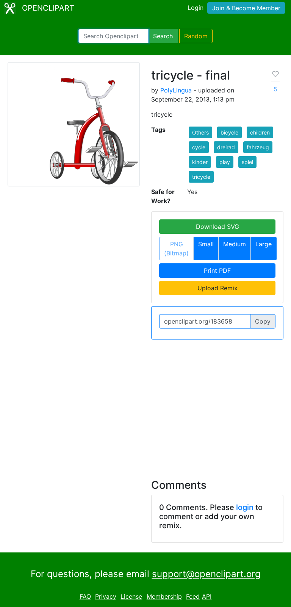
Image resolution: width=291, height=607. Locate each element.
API (206, 596)
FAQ (85, 596)
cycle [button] (198, 147)
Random (196, 36)
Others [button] (200, 132)
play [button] (224, 162)
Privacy (105, 596)
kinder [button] (200, 162)
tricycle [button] (201, 177)
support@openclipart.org (206, 573)
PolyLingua (176, 90)
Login (195, 7)
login (244, 507)
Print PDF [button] (217, 270)
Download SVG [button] (217, 226)
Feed (193, 596)
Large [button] (263, 244)
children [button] (260, 132)
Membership (164, 596)
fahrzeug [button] (258, 147)
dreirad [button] (226, 147)
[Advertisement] (145, 405)
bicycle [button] (229, 132)
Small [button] (206, 244)
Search (163, 36)
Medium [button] (234, 244)
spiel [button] (247, 162)
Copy (263, 321)
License (131, 596)
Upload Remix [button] (217, 288)
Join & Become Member (246, 8)
